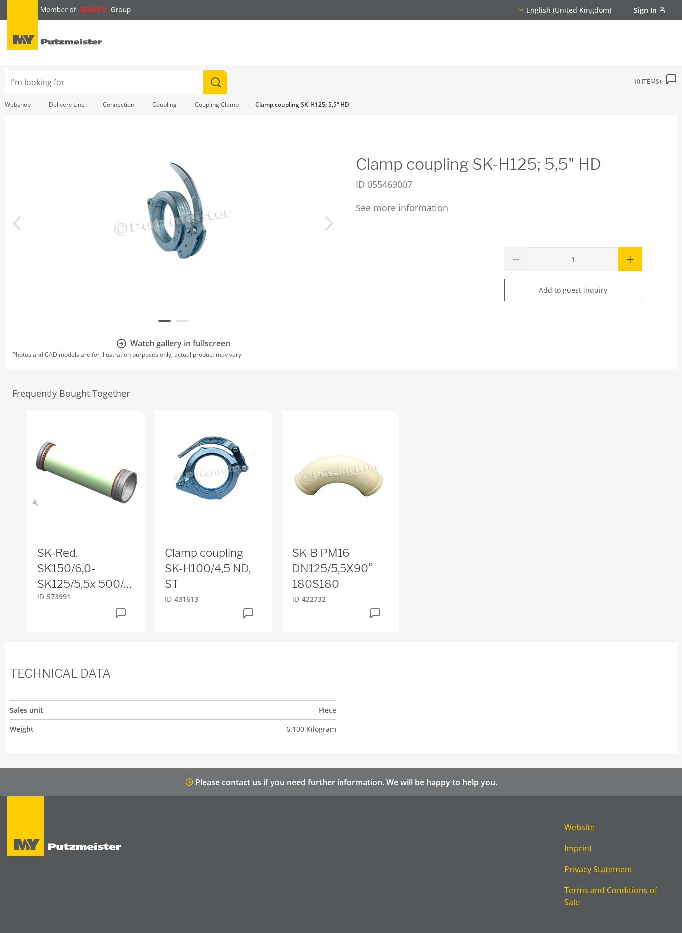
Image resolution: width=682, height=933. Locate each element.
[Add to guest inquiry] (121, 613)
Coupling (164, 104)
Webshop (18, 104)
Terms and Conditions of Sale (610, 896)
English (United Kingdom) (568, 10)
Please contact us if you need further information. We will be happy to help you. (345, 782)
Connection (118, 104)
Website (579, 827)
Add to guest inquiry (573, 290)
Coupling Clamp (217, 104)
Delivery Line (67, 104)
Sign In (646, 10)
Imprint (578, 848)
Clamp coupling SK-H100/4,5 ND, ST (208, 568)
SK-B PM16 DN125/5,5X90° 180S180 (332, 568)
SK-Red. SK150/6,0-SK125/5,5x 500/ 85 (80, 568)
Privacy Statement (598, 869)
